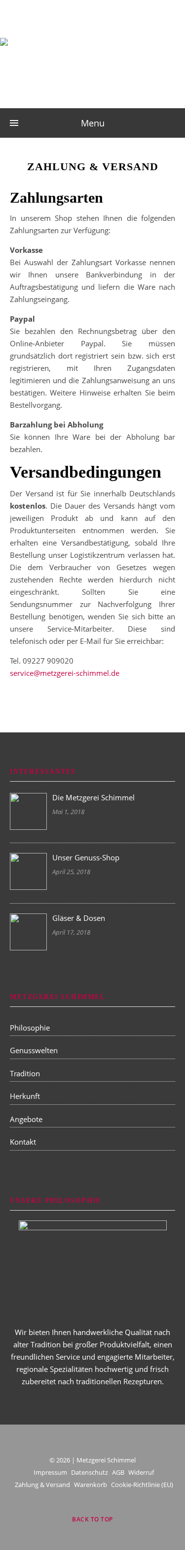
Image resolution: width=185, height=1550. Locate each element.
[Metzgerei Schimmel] (92, 62)
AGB (118, 1472)
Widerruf (141, 1472)
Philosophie (30, 1028)
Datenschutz (89, 1472)
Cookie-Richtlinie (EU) (142, 1484)
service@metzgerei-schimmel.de (64, 673)
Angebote (26, 1119)
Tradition (25, 1073)
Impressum (50, 1472)
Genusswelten (34, 1050)
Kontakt (23, 1142)
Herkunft (25, 1096)
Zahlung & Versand (42, 1484)
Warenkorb (90, 1484)
